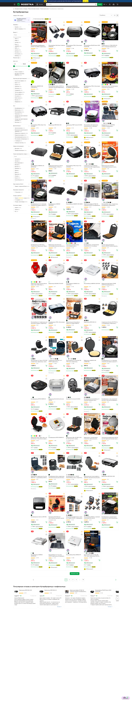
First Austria (18, 53)
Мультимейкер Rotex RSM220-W (73, 554)
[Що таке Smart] (50, 19)
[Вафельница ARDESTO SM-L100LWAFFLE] (39, 72)
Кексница (18, 122)
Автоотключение (20, 128)
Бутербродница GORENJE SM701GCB (54, 205)
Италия (17, 176)
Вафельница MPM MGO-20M (108, 476)
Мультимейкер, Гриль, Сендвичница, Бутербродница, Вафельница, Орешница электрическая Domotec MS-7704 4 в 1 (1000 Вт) (110, 205)
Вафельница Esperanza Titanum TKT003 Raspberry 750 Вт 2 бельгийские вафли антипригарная (56, 166)
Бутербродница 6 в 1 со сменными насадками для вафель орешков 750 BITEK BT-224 (39, 205)
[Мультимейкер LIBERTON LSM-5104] (92, 270)
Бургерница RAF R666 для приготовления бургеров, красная (56, 517)
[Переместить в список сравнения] (46, 25)
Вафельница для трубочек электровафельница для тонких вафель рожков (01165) (109, 166)
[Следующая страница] (115, 579)
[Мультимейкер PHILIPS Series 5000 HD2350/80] (92, 32)
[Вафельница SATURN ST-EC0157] (57, 270)
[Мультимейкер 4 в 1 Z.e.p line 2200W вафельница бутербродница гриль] (57, 541)
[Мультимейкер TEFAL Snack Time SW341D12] (74, 152)
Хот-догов (18, 96)
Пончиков (18, 88)
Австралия (18, 159)
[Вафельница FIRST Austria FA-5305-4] (74, 111)
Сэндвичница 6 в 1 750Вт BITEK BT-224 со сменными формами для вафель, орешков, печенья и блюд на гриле (109, 46)
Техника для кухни (44, 8)
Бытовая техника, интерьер (21, 8)
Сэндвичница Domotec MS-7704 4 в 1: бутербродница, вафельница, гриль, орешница (110, 323)
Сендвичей (18, 90)
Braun (17, 44)
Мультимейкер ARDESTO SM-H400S (74, 204)
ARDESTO (18, 46)
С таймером (18, 140)
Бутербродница (19, 108)
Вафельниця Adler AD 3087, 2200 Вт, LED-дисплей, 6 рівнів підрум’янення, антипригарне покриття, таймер (73, 438)
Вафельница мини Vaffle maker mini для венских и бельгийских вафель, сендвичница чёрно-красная (39, 438)
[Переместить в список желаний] (46, 22)
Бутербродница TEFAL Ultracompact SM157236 (92, 87)
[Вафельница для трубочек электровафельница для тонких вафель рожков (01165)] (110, 152)
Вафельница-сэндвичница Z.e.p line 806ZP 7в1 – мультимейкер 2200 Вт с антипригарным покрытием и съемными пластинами (39, 477)
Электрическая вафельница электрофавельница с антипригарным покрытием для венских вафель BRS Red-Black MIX (74, 245)
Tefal (17, 38)
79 (83, 579)
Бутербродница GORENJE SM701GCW (36, 555)
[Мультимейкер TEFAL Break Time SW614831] (39, 111)
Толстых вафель (20, 92)
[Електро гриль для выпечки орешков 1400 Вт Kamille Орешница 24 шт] (110, 231)
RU (104, 4)
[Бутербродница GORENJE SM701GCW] (39, 541)
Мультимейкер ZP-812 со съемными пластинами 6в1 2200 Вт (92, 517)
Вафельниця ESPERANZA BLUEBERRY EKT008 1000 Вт (72, 87)
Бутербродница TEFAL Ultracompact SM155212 (57, 323)
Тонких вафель (19, 94)
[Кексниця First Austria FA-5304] (74, 385)
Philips (17, 40)
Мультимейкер (19, 112)
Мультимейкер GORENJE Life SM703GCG (72, 284)
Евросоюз (18, 174)
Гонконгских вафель (20, 80)
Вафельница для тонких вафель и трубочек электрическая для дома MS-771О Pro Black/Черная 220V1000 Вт (91, 477)
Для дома (18, 148)
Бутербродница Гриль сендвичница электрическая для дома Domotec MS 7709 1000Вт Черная (56, 477)
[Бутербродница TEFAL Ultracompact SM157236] (92, 72)
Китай (17, 178)
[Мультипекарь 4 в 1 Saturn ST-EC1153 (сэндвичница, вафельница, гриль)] (39, 347)
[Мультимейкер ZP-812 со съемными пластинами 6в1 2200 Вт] (92, 503)
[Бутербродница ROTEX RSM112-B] (39, 385)
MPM (17, 48)
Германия (18, 168)
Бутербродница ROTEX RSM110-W (56, 437)
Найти (99, 4)
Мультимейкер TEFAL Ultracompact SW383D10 (74, 46)
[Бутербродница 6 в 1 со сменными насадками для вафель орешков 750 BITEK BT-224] (39, 190)
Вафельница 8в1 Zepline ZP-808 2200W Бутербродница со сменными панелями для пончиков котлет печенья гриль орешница (109, 284)
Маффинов (18, 101)
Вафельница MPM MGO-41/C (25, 590)
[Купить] (46, 51)
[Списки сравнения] (113, 4)
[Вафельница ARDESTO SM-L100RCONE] (92, 347)
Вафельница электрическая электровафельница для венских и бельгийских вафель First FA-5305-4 (57, 245)
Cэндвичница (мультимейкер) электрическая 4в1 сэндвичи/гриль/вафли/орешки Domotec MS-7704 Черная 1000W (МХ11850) (92, 166)
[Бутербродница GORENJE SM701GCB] (57, 190)
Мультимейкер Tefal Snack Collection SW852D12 (57, 46)
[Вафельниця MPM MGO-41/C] (57, 111)
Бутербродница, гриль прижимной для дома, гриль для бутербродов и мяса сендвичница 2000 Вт (110, 400)
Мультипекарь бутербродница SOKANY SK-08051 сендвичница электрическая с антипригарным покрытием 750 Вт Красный (38, 46)
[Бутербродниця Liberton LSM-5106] (39, 503)
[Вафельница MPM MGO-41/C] (16, 592)
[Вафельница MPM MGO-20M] (110, 463)
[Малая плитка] (117, 15)
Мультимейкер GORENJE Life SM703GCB (37, 166)
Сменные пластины (20, 142)
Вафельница (19, 110)
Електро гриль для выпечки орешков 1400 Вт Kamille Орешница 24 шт (110, 245)
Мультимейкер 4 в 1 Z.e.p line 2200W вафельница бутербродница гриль (57, 555)
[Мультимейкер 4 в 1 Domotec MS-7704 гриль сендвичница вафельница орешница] (74, 347)
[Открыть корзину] (117, 4)
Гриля (17, 82)
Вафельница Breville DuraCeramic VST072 (56, 400)
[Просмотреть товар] (31, 43)
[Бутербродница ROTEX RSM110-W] (57, 424)
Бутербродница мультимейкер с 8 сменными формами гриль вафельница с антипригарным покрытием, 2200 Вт (91, 400)
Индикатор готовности (21, 133)
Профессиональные (20, 150)
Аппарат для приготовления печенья (21, 116)
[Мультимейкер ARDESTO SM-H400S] (74, 190)
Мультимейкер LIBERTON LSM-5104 (92, 283)
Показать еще (16, 57)
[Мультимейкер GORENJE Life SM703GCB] (39, 152)
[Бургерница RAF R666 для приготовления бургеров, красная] (57, 503)
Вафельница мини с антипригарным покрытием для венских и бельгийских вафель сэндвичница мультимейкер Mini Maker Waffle (110, 87)
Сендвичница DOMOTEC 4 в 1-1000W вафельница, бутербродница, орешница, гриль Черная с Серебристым (56, 361)
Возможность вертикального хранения (21, 131)
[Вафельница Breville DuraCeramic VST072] (57, 385)
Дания (17, 172)
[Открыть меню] (14, 4)
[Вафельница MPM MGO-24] (92, 308)
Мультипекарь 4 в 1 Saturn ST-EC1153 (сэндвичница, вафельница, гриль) (39, 361)
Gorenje (18, 42)
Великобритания (19, 162)
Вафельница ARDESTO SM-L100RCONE (90, 361)
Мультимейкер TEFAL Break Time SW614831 (38, 126)
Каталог (41, 4)
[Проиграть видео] (82, 42)
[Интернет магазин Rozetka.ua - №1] (25, 4)
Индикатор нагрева (20, 135)
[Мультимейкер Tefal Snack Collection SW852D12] (57, 32)
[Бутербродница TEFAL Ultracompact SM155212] (57, 308)
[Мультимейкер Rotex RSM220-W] (74, 541)
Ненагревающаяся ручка (21, 137)
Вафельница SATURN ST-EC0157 (56, 283)
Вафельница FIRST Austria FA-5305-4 (74, 126)
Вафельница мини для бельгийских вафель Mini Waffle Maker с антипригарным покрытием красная (39, 284)
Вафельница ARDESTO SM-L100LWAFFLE (37, 87)
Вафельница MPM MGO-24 (90, 322)
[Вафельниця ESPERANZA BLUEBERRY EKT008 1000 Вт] (74, 72)
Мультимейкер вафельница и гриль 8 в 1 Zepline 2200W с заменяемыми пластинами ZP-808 (74, 517)
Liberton (18, 50)
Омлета (17, 84)
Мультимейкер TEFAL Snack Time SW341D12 (73, 166)
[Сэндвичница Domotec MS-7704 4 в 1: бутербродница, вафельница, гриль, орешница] (110, 308)
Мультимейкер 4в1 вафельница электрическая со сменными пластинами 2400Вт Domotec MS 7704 (91, 126)
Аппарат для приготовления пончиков (21, 120)
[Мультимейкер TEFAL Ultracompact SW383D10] (74, 32)
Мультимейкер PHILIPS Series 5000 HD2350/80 (92, 46)
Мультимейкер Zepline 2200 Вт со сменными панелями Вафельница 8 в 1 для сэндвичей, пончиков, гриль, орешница (57, 87)
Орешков (18, 86)
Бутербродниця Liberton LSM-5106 (38, 516)
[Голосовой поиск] (95, 4)
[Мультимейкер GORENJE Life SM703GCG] (74, 270)
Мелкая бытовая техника (33, 8)
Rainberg (18, 55)
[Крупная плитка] (114, 15)
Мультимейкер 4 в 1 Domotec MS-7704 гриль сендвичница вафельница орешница (73, 361)
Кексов (17, 99)
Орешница (18, 113)
